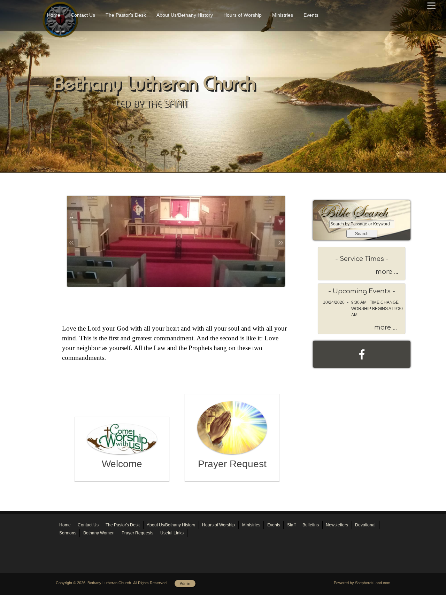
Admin (185, 583)
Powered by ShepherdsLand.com (362, 583)
